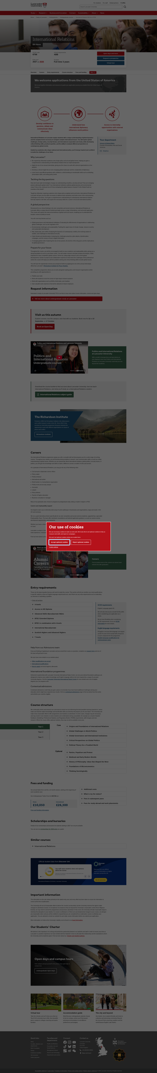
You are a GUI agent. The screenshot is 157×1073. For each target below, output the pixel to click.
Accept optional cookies (59, 542)
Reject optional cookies (81, 542)
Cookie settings (53, 547)
